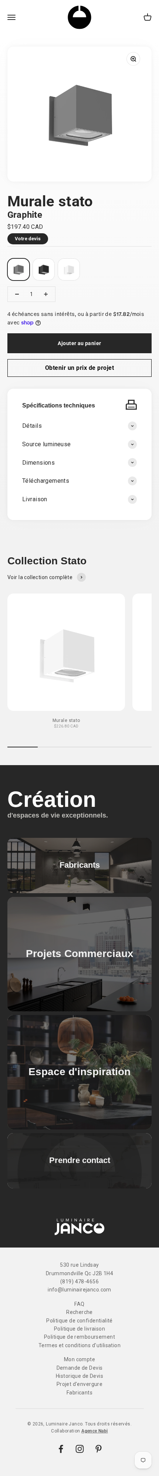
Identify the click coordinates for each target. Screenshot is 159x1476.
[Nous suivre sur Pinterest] (99, 1449)
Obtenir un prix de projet (79, 367)
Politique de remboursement (79, 1337)
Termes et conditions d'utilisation (79, 1345)
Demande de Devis (80, 1368)
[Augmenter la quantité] (46, 294)
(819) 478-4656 (79, 1281)
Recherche (79, 1312)
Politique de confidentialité (79, 1321)
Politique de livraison (79, 1329)
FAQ (79, 1304)
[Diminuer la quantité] (17, 294)
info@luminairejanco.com (79, 1290)
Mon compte (79, 1359)
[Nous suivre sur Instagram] (80, 1449)
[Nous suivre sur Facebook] (61, 1449)
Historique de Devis (79, 1376)
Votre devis (28, 238)
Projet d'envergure (80, 1384)
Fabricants (79, 1393)
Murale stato (66, 720)
